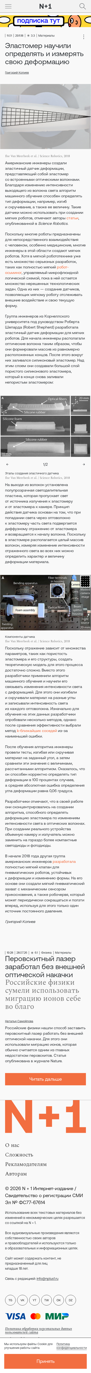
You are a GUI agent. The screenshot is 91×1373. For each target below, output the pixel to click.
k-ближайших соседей (37, 730)
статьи (72, 218)
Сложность (19, 1155)
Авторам (16, 1174)
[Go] (8, 6)
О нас (12, 1145)
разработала (64, 861)
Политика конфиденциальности (72, 1346)
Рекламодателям (26, 1164)
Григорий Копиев (17, 72)
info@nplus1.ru (47, 1278)
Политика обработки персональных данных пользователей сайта (38, 1330)
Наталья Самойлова (19, 1021)
